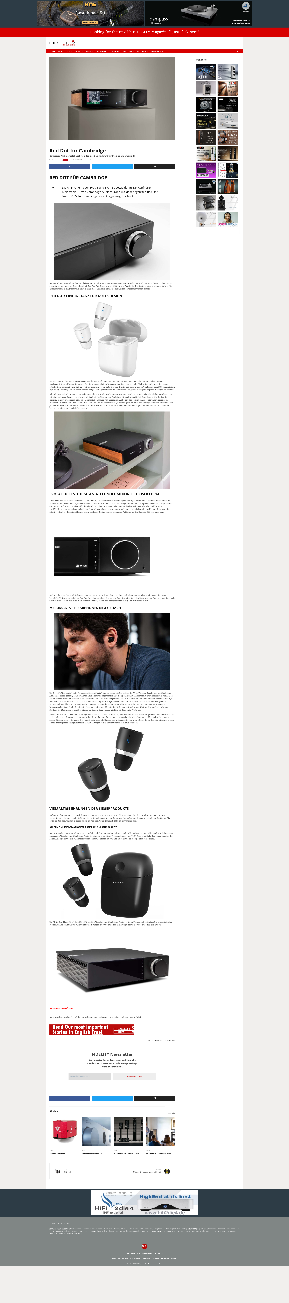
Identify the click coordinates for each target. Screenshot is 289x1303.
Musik (88, 51)
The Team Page (123, 1258)
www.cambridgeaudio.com (61, 1008)
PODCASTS (115, 51)
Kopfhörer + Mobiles (163, 1229)
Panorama (212, 1229)
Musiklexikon (144, 1231)
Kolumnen (231, 1229)
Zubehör (176, 1229)
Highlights (101, 51)
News (60, 51)
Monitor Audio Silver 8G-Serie (126, 1153)
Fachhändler (157, 51)
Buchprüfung (132, 1231)
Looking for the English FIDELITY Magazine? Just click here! (144, 32)
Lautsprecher (75, 1229)
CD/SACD (124, 1229)
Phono (116, 1229)
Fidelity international (70, 1234)
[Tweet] (112, 166)
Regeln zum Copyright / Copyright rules (161, 1040)
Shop (144, 51)
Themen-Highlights (171, 1231)
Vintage (185, 1229)
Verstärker (108, 1229)
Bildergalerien (197, 1231)
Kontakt (174, 1258)
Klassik (101, 1231)
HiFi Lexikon (61, 1231)
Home (53, 51)
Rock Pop (114, 1231)
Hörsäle (123, 1231)
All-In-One (134, 1229)
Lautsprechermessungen (92, 1229)
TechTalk (221, 1229)
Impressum (146, 1258)
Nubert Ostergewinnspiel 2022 (147, 1171)
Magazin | (54, 1234)
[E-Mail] (154, 166)
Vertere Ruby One (57, 1153)
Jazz (107, 1231)
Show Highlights (218, 1231)
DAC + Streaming (146, 1229)
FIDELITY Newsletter (130, 51)
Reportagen (201, 1229)
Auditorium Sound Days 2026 (158, 1153)
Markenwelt (185, 1231)
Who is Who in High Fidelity (78, 1231)
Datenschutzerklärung (161, 1258)
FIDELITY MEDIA (135, 1258)
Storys (78, 51)
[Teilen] (69, 166)
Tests (68, 51)
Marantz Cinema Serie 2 (92, 1153)
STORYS (192, 1229)
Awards (207, 1231)
